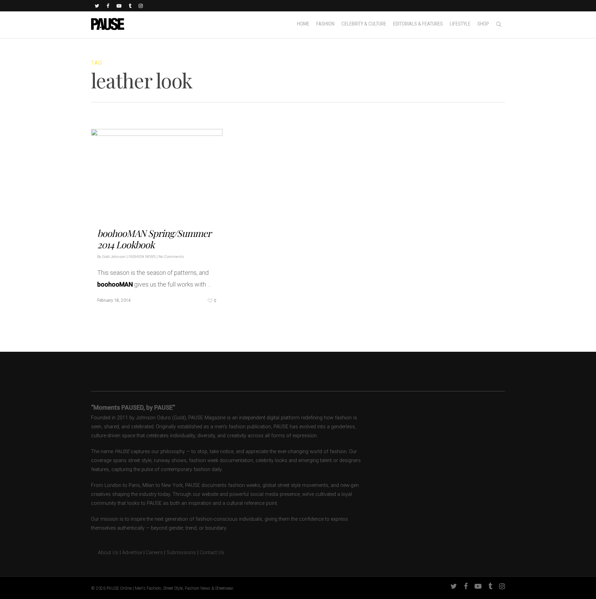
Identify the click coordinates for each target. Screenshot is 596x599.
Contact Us (212, 553)
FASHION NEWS (142, 256)
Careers (154, 553)
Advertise (132, 553)
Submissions (181, 553)
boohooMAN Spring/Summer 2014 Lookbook (154, 239)
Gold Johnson (114, 256)
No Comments (171, 256)
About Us (104, 553)
